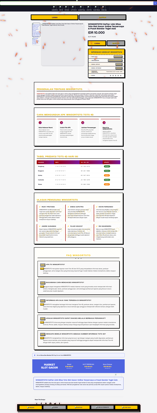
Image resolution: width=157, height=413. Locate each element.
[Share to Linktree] (46, 403)
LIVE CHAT (127, 407)
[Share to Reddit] (55, 403)
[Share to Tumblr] (60, 403)
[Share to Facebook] (41, 403)
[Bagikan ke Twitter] (37, 403)
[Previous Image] (42, 44)
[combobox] (76, 3)
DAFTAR (102, 17)
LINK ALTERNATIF (103, 407)
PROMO (31, 407)
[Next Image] (83, 44)
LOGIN (54, 17)
